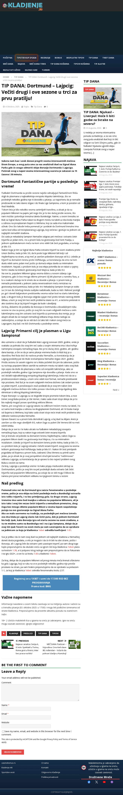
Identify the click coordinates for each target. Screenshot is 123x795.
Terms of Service (69, 739)
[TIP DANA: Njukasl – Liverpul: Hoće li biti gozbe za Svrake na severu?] (103, 98)
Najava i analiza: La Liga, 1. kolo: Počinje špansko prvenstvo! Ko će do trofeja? (110, 236)
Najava (21, 63)
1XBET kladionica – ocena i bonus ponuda (108, 260)
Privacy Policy (52, 739)
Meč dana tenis (38, 63)
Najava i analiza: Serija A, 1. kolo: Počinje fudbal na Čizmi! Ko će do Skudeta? (109, 169)
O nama (45, 763)
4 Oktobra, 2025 (12, 106)
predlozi (28, 633)
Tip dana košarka (59, 63)
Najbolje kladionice (102, 250)
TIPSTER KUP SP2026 (26, 57)
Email (4, 713)
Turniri (46, 70)
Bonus (58, 57)
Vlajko (26, 106)
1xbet (41, 530)
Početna (7, 57)
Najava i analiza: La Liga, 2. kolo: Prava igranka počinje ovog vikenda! (110, 219)
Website (5, 722)
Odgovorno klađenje (50, 772)
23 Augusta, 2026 (93, 128)
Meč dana (8, 63)
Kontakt (44, 767)
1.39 (14, 550)
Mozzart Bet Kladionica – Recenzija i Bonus (107, 278)
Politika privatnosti (49, 777)
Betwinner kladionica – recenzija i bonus (107, 297)
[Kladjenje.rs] (23, 9)
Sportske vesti (8, 772)
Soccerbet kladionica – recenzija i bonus (107, 346)
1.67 (69, 530)
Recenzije (45, 57)
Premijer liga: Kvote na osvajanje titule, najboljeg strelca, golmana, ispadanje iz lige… (110, 203)
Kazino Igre (31, 70)
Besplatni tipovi (75, 57)
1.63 (36, 553)
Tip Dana (93, 57)
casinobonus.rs (9, 763)
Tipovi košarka (82, 63)
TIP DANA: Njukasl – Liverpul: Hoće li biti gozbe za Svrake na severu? (99, 118)
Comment (6, 682)
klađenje (13, 633)
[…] (92, 152)
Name (5, 705)
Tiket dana (108, 57)
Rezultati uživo (11, 70)
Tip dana (42, 633)
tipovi (55, 633)
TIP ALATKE (99, 63)
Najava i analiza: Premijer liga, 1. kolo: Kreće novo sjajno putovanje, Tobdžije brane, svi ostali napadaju (110, 185)
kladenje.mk (7, 767)
